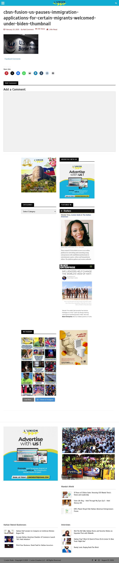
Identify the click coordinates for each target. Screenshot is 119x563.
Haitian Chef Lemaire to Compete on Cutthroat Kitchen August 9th (35, 532)
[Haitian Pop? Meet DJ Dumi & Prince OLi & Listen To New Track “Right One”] (66, 541)
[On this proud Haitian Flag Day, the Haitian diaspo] (38, 378)
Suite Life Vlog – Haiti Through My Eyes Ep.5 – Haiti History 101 (92, 502)
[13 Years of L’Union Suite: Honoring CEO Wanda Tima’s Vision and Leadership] (66, 495)
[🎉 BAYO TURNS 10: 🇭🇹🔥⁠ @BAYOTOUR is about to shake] (27, 355)
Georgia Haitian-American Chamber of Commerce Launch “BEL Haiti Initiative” (35, 538)
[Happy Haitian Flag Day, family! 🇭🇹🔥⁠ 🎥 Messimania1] (38, 390)
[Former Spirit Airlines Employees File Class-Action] (27, 343)
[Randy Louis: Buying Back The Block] (66, 549)
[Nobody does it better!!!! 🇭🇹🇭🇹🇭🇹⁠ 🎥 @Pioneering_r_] (50, 366)
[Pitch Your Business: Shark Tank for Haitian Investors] (9, 546)
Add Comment (28, 29)
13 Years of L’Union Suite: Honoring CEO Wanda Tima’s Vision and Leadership (92, 494)
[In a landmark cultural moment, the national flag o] (50, 378)
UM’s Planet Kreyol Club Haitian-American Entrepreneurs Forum (93, 510)
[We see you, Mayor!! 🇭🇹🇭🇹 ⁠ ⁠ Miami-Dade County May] (50, 343)
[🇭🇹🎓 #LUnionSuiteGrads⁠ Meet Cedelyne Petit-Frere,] (27, 366)
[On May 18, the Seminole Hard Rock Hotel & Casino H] (50, 355)
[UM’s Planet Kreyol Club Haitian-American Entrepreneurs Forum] (66, 511)
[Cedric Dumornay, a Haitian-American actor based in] (38, 366)
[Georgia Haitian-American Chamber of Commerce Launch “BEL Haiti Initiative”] (9, 539)
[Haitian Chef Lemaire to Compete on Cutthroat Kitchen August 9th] (9, 532)
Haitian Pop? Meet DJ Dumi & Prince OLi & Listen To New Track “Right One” (94, 540)
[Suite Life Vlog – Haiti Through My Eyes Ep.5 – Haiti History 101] (66, 503)
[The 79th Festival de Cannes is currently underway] (27, 390)
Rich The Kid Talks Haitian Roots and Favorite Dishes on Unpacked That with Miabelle (93, 532)
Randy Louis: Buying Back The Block (86, 547)
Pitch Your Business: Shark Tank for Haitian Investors (34, 545)
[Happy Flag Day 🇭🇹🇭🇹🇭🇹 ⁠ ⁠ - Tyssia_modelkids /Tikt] (50, 390)
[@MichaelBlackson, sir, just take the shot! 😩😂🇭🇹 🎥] (38, 343)
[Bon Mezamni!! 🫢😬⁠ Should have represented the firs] (27, 378)
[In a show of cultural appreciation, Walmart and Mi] (38, 355)
